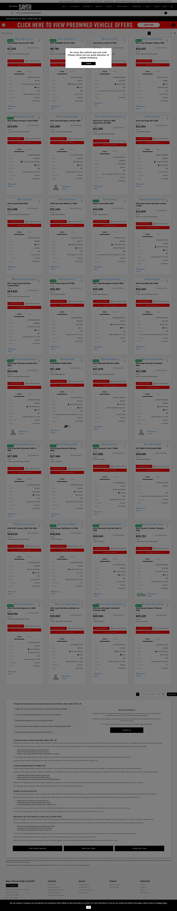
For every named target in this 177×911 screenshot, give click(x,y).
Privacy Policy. (162, 903)
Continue (88, 63)
